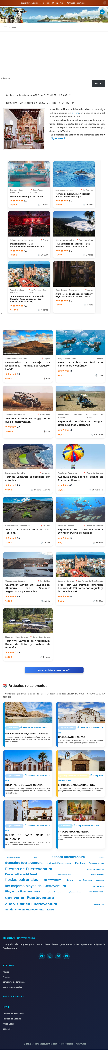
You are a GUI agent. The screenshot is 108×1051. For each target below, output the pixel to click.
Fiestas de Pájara (64, 874)
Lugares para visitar (12, 987)
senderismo (99, 905)
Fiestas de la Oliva (95, 869)
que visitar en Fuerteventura (31, 904)
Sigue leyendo (60, 138)
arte (35, 857)
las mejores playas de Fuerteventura (35, 886)
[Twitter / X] (58, 956)
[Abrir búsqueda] (102, 11)
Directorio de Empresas (14, 982)
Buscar (6, 78)
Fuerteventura (52, 879)
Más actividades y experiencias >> (54, 670)
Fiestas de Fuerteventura (28, 869)
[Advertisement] (54, 52)
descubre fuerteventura (23, 863)
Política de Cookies (12, 1018)
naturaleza (98, 886)
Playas (6, 972)
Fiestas (6, 977)
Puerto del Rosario (96, 892)
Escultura (80, 863)
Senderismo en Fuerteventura (24, 909)
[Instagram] (50, 956)
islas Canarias (85, 880)
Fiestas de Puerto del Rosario (21, 874)
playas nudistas (75, 892)
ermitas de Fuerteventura (59, 863)
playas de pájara (54, 892)
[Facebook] (42, 956)
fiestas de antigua (96, 863)
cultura (101, 857)
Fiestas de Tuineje (97, 874)
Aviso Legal (8, 1023)
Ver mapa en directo (76, 3)
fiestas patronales (21, 879)
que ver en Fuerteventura (29, 897)
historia (69, 880)
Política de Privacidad (13, 1013)
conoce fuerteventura (68, 857)
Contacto (7, 1029)
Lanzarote (100, 880)
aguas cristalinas (13, 857)
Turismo (50, 910)
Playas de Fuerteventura (22, 891)
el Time (75, 112)
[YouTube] (66, 956)
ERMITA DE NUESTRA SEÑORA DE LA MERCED (40, 103)
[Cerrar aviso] (104, 3)
